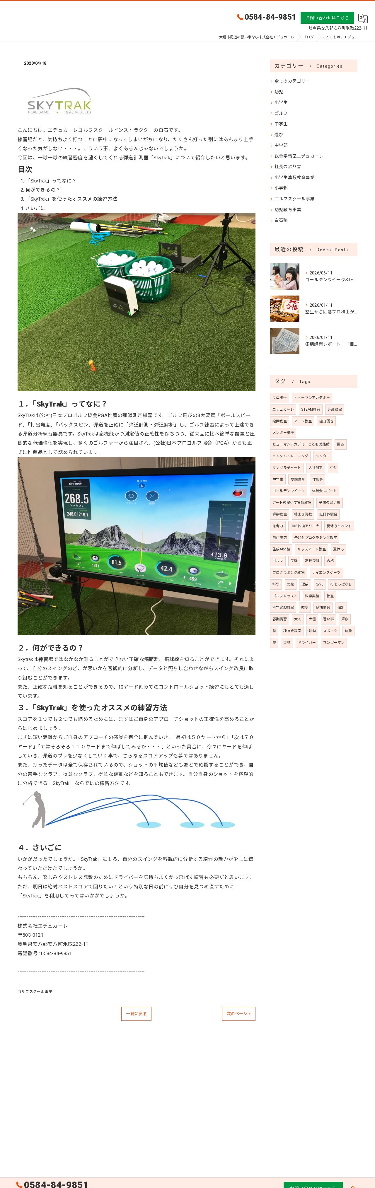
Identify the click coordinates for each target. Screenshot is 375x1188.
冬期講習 (323, 607)
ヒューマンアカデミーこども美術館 (301, 444)
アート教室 (303, 421)
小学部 (281, 188)
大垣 (312, 619)
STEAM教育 (310, 409)
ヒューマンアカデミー (312, 398)
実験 (290, 584)
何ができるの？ (43, 190)
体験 (348, 631)
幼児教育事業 (288, 209)
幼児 (279, 92)
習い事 (328, 619)
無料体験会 (328, 514)
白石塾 (281, 220)
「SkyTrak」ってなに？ (51, 181)
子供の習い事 (329, 503)
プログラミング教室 (288, 573)
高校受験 (312, 561)
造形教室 (335, 409)
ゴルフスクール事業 (35, 991)
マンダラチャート (286, 468)
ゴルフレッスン (284, 596)
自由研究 (279, 538)
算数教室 (279, 514)
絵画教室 (279, 421)
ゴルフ (281, 113)
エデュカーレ (283, 409)
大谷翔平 (315, 468)
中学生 (281, 124)
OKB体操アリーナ (305, 526)
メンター (323, 456)
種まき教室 (292, 631)
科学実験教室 (283, 607)
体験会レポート (324, 491)
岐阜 (304, 607)
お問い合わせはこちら (327, 18)
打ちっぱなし (341, 584)
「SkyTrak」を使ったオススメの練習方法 (71, 199)
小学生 (281, 102)
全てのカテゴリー (292, 81)
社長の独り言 (288, 166)
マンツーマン (334, 643)
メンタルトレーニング (290, 456)
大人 (297, 619)
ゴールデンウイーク (288, 491)
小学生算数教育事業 (295, 177)
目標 (286, 643)
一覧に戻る (136, 1013)
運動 (312, 631)
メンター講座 (283, 433)
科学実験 (312, 596)
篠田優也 (326, 421)
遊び (279, 134)
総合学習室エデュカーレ (299, 156)
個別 (341, 607)
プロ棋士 (279, 398)
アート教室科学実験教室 (291, 503)
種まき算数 (303, 514)
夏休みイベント (339, 526)
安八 (319, 584)
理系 (304, 584)
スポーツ (330, 631)
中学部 (281, 145)
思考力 (277, 526)
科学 (275, 584)
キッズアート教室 (311, 549)
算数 (344, 619)
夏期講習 (298, 479)
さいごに (35, 208)
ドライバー (307, 643)
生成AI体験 (281, 549)
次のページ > (239, 1013)
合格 (330, 561)
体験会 (317, 479)
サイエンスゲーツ (326, 573)
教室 (330, 596)
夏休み (338, 549)
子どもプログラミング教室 (315, 538)
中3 (333, 468)
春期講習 (279, 619)
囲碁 (340, 444)
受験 (294, 561)
